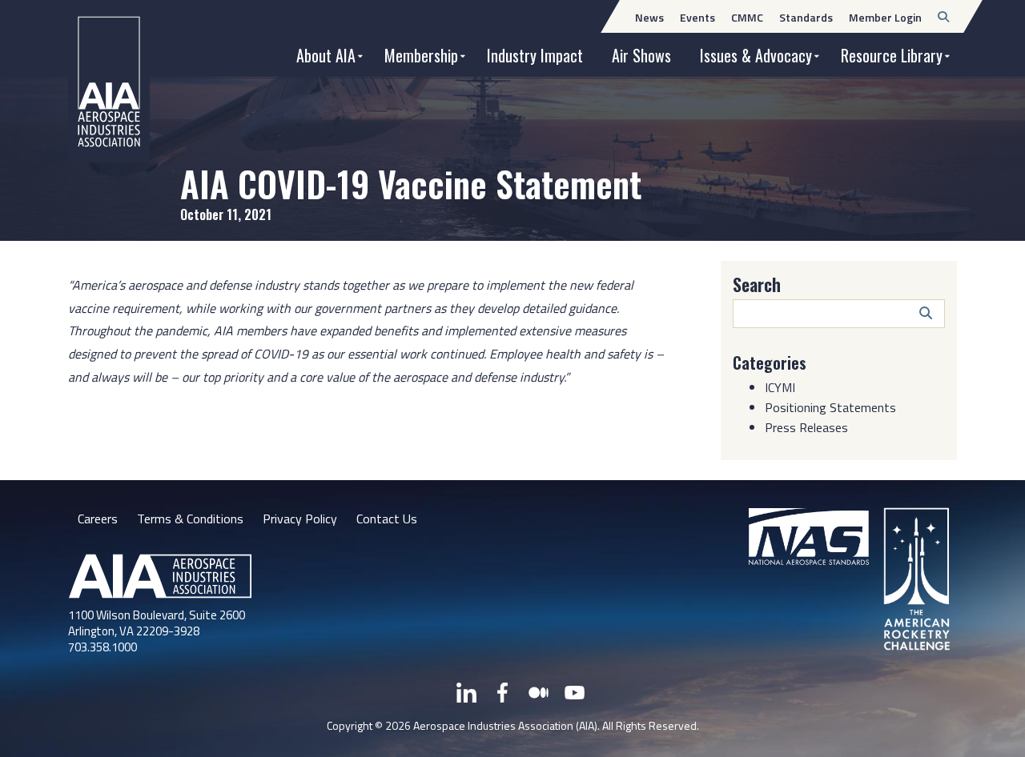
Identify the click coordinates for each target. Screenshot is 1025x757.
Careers (98, 518)
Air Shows (641, 55)
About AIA (326, 55)
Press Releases (806, 427)
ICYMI (780, 387)
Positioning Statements (830, 407)
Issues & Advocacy (756, 55)
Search (757, 284)
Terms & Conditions (190, 518)
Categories (769, 362)
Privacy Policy (300, 518)
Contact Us (386, 518)
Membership (421, 55)
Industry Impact (535, 55)
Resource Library (892, 55)
